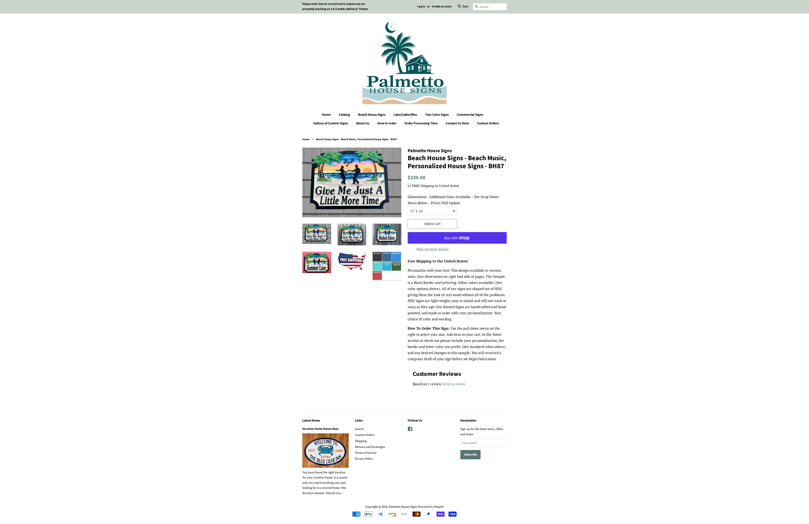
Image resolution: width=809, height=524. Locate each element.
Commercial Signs (470, 114)
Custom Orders (488, 123)
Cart (465, 6)
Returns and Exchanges (370, 447)
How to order (386, 123)
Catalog (344, 114)
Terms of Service (365, 453)
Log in (421, 6)
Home (326, 114)
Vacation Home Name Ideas (320, 429)
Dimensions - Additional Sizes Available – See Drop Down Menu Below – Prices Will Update (453, 199)
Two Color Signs (437, 114)
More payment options (432, 249)
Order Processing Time (421, 123)
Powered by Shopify (431, 507)
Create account (441, 6)
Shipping (361, 441)
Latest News (311, 420)
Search (359, 429)
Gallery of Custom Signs (330, 123)
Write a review (453, 384)
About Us (362, 123)
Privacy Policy (364, 459)
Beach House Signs (372, 114)
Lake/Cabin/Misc (405, 114)
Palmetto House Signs (403, 507)
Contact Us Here (457, 123)
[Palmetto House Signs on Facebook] (410, 430)
